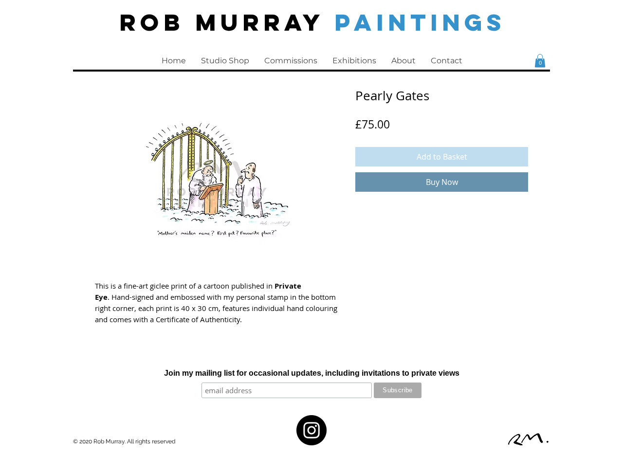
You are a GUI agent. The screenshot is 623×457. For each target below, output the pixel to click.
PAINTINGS (420, 22)
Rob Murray (226, 22)
